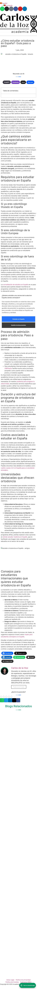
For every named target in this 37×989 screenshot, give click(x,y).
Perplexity (15, 82)
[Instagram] (6, 9)
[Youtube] (20, 9)
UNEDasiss (8, 368)
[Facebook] (15, 9)
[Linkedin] (24, 9)
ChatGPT (7, 82)
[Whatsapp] (2, 9)
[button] (18, 35)
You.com (30, 82)
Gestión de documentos (18, 325)
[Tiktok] (11, 9)
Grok (23, 82)
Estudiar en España (18, 319)
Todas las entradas (18, 687)
